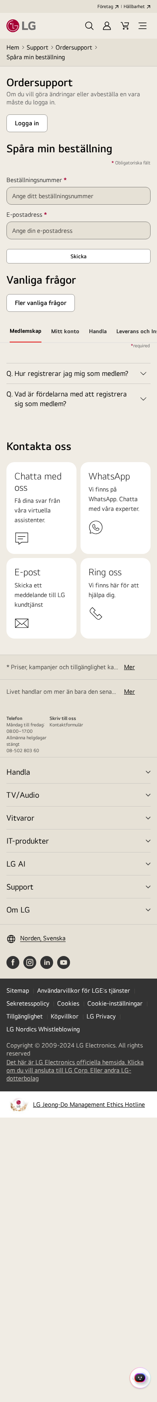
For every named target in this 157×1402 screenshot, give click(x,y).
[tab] (25, 332)
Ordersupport (74, 47)
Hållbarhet (134, 6)
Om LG (18, 909)
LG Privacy (101, 1016)
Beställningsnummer (48, 180)
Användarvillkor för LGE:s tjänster (83, 990)
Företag (105, 6)
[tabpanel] (78, 378)
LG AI (15, 863)
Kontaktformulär (66, 725)
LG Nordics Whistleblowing (43, 1029)
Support (37, 47)
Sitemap (17, 990)
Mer (129, 667)
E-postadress (38, 214)
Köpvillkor (64, 1016)
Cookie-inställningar (115, 1003)
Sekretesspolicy (27, 1003)
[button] (89, 26)
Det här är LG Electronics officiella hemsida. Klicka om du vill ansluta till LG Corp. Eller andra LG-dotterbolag (75, 1070)
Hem (12, 47)
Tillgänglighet (24, 1016)
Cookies (68, 1003)
